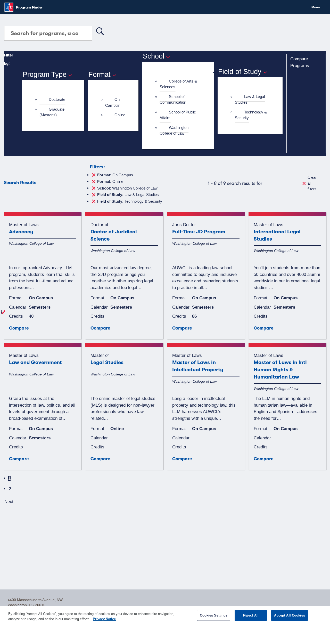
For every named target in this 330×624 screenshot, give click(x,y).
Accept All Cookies (289, 615)
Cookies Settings (213, 615)
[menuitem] (55, 100)
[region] (165, 615)
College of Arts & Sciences (178, 84)
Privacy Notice (104, 619)
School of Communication (173, 99)
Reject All (251, 615)
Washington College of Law (174, 130)
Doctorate (57, 99)
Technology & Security (251, 115)
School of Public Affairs (178, 115)
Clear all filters (312, 183)
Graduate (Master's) (51, 112)
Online (119, 115)
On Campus (112, 102)
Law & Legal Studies (250, 99)
